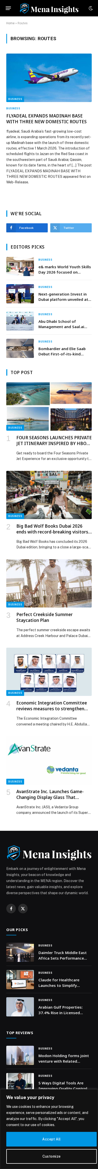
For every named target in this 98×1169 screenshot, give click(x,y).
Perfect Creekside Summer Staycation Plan (44, 617)
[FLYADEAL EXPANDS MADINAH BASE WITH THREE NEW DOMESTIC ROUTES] (49, 78)
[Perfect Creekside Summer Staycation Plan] (49, 583)
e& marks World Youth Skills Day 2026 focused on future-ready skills (64, 272)
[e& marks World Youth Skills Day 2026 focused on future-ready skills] (20, 266)
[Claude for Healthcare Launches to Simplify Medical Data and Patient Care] (20, 979)
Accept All (51, 1139)
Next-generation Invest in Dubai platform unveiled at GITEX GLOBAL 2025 (63, 299)
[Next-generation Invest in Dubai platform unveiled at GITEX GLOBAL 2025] (20, 293)
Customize (51, 1156)
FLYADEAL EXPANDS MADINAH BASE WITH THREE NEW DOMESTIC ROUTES (46, 119)
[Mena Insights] (49, 8)
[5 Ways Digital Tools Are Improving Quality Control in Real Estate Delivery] (20, 1082)
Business (15, 99)
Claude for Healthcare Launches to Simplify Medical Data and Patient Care (61, 987)
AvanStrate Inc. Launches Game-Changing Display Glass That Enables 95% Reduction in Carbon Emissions (51, 800)
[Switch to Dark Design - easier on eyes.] (90, 8)
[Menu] (8, 8)
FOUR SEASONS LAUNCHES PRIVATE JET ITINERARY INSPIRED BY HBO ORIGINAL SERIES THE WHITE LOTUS (54, 446)
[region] (49, 1129)
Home (10, 23)
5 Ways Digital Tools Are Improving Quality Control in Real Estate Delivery (64, 1088)
